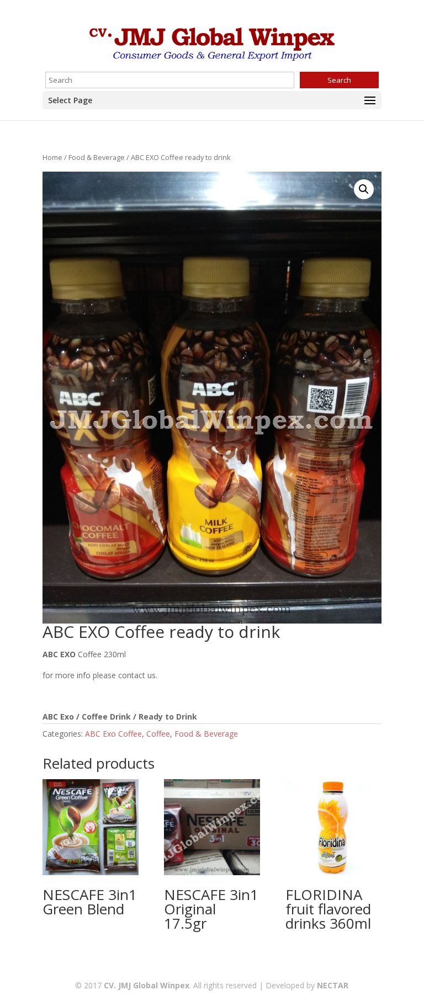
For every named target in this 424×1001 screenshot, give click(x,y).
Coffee (158, 733)
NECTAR (332, 985)
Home (52, 157)
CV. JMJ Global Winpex (146, 985)
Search (339, 80)
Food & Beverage (96, 157)
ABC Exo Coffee (113, 733)
